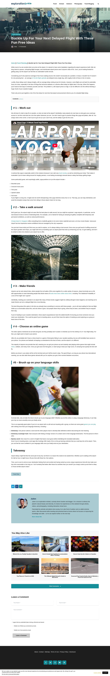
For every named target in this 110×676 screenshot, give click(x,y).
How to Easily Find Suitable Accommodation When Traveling (55, 555)
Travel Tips (16, 474)
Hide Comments (54, 586)
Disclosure (72, 652)
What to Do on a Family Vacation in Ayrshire (25, 554)
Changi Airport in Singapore (19, 221)
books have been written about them (61, 293)
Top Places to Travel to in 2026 (25, 576)
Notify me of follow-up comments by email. (25, 626)
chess (13, 347)
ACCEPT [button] (105, 672)
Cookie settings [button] (97, 672)
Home (13, 63)
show (21, 99)
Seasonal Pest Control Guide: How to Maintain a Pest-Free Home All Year (84, 577)
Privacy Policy (64, 652)
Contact (41, 652)
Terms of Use (55, 652)
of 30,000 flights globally (39, 78)
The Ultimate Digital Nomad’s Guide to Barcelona (55, 577)
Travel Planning (16, 34)
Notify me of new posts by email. (22, 630)
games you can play (90, 424)
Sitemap (47, 652)
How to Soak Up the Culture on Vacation (84, 554)
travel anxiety (63, 173)
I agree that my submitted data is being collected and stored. (28, 622)
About (36, 652)
